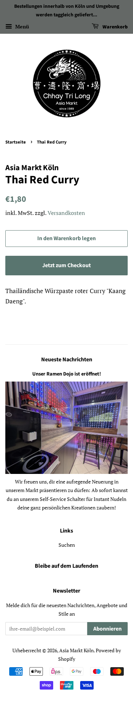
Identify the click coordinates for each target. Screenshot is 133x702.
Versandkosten (66, 213)
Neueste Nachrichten (66, 359)
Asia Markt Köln (76, 650)
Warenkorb (114, 27)
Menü (21, 26)
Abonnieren (107, 629)
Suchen (67, 544)
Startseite (15, 142)
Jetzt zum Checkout (66, 265)
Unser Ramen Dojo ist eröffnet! (66, 374)
